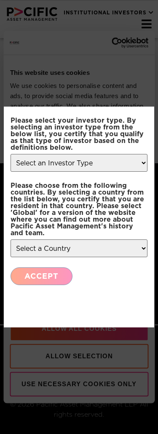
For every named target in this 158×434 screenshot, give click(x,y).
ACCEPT (41, 276)
